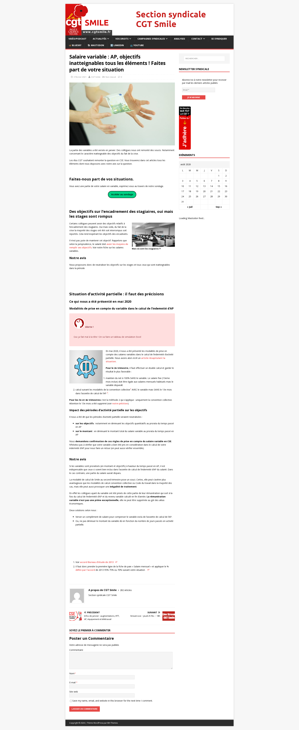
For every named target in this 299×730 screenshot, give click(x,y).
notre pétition (120, 403)
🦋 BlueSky (75, 45)
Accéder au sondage (122, 194)
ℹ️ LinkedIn (117, 45)
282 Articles (126, 590)
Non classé (111, 77)
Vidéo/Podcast (77, 38)
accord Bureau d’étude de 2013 (96, 562)
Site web (73, 691)
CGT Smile (95, 77)
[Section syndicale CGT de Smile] (149, 33)
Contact (196, 38)
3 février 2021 (80, 77)
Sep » (219, 206)
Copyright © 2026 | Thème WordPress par (88, 723)
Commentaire (76, 649)
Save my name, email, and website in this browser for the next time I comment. (112, 700)
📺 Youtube (137, 45)
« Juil (189, 206)
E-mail (72, 682)
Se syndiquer (219, 38)
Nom (71, 673)
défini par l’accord (86, 569)
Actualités (99, 38)
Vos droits (121, 38)
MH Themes (112, 723)
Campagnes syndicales (151, 38)
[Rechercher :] (204, 58)
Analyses (179, 38)
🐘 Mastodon (96, 45)
